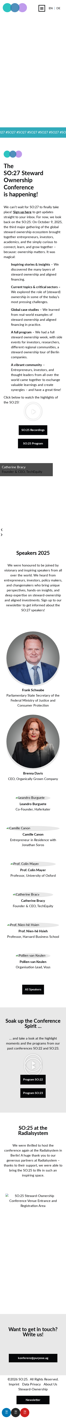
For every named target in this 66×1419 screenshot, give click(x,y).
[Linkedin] (6, 1412)
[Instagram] (15, 1412)
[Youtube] (24, 1412)
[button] (41, 8)
